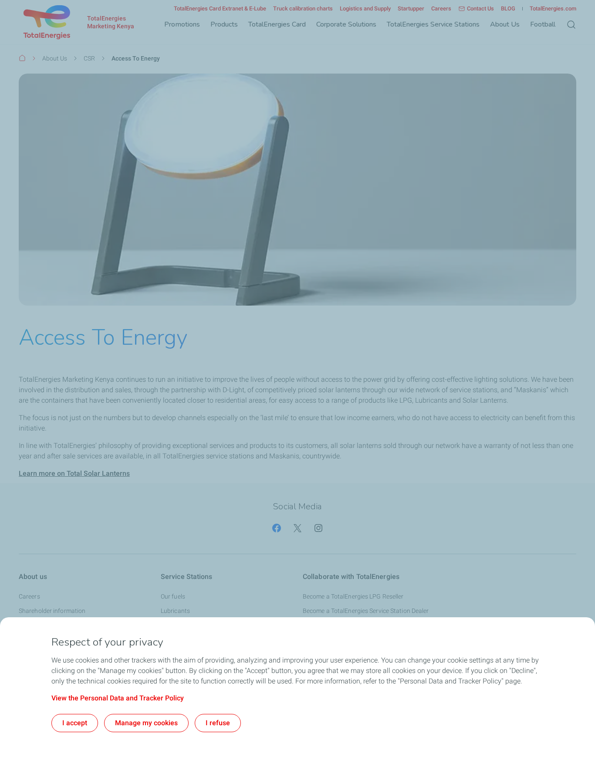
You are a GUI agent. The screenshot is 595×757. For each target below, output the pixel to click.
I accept (74, 723)
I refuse (218, 723)
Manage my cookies (146, 723)
